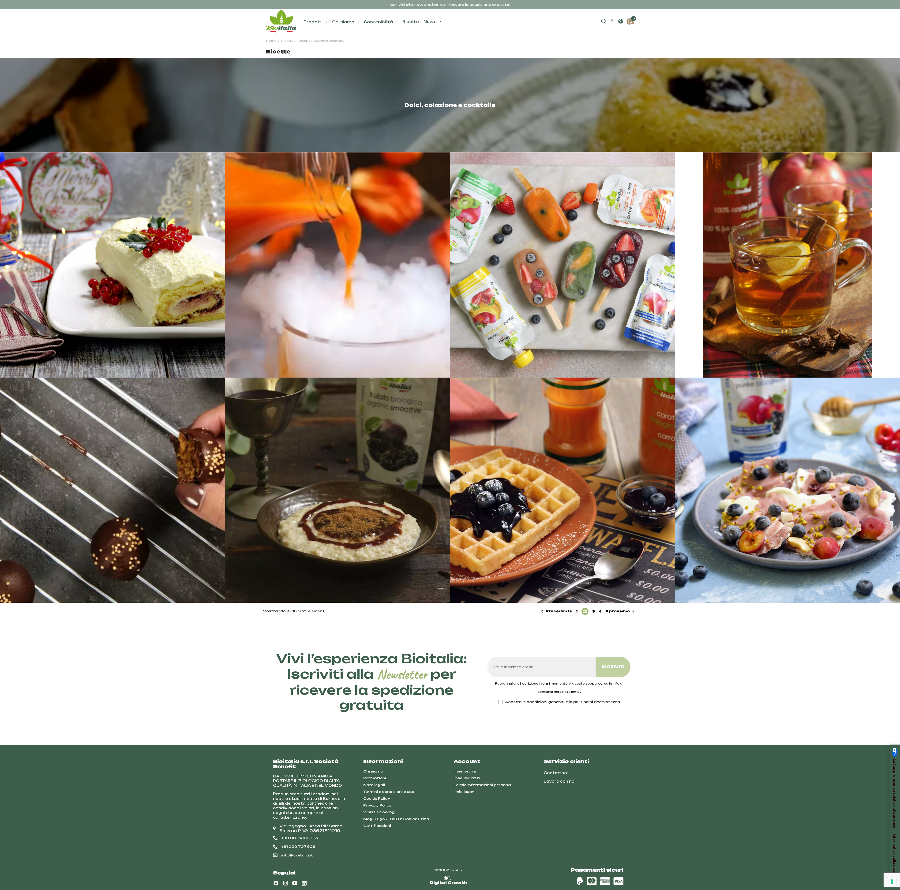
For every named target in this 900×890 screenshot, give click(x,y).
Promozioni (374, 778)
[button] (620, 22)
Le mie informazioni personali (483, 785)
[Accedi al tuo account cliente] (612, 22)
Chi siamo (373, 771)
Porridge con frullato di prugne (338, 490)
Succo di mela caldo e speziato (788, 262)
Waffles (562, 490)
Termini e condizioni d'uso (388, 792)
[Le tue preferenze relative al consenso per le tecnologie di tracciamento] (891, 881)
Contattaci (556, 773)
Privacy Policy (377, 805)
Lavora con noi (559, 781)
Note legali (374, 785)
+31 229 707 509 (298, 846)
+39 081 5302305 (299, 838)
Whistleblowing (379, 812)
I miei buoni (464, 792)
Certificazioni (377, 826)
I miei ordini (465, 771)
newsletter (426, 4)
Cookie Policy (376, 798)
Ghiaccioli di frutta (562, 264)
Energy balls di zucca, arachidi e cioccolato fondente (112, 490)
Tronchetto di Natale (112, 264)
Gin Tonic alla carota (338, 264)
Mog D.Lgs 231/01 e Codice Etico (396, 819)
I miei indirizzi (467, 778)
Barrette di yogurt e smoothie (787, 490)
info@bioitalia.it (297, 855)
